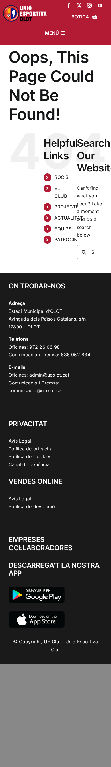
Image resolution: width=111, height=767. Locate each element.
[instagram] (89, 5)
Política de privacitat (31, 449)
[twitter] (79, 5)
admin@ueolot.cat (49, 375)
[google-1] (37, 589)
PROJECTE (66, 207)
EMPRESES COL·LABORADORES (41, 544)
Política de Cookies (30, 456)
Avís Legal (20, 441)
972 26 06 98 (44, 347)
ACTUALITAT (68, 218)
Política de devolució (32, 506)
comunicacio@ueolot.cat (36, 390)
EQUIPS (62, 228)
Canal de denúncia (29, 464)
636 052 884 (75, 354)
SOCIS (61, 177)
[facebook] (69, 5)
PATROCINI (66, 239)
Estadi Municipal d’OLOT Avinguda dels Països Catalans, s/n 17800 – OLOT (47, 319)
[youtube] (100, 5)
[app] (37, 614)
